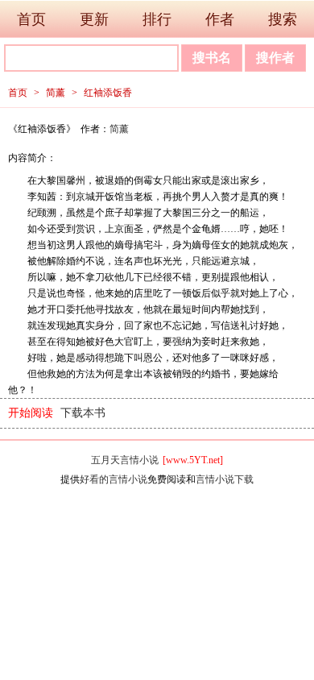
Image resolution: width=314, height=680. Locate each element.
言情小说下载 (225, 479)
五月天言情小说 (125, 460)
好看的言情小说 (113, 479)
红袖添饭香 (108, 92)
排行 (157, 19)
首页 (31, 19)
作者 (219, 19)
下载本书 (82, 413)
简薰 (55, 92)
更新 (94, 19)
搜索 (282, 19)
